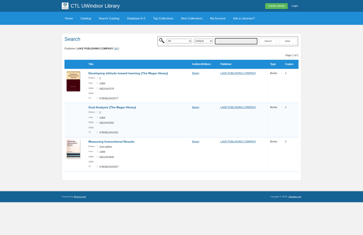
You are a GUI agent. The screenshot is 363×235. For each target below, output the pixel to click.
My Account (217, 18)
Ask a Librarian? (244, 18)
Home (69, 18)
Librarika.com (294, 196)
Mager (195, 73)
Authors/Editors (201, 64)
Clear (287, 41)
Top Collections (163, 18)
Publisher (226, 64)
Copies (289, 64)
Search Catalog (109, 18)
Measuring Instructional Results (111, 141)
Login (295, 5)
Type (273, 64)
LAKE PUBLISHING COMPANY (238, 73)
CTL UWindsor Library (95, 6)
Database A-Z (136, 18)
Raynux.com (80, 196)
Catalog (86, 18)
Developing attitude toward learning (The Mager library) (128, 73)
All (116, 48)
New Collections (191, 18)
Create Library (276, 5)
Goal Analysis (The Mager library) (112, 107)
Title (90, 64)
